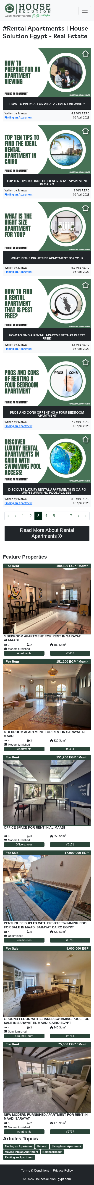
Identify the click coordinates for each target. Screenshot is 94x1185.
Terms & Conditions (35, 1170)
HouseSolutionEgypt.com (53, 1179)
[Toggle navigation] (84, 10)
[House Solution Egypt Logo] (28, 10)
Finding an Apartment (18, 117)
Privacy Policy (63, 1170)
